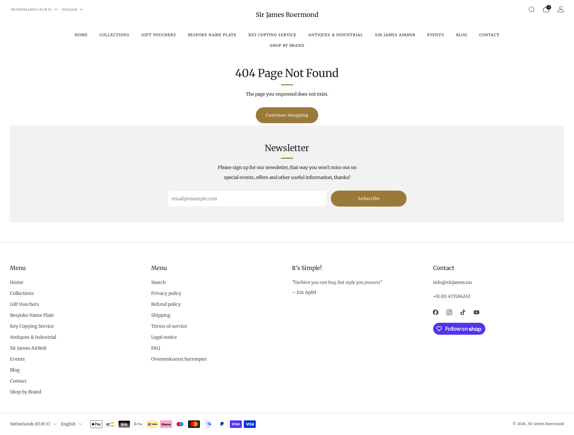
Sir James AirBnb (395, 35)
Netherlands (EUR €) (31, 9)
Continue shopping (287, 115)
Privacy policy (166, 293)
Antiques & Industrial (335, 35)
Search (158, 282)
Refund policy (166, 304)
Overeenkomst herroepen (179, 359)
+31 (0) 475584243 (451, 296)
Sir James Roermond (287, 15)
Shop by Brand (287, 45)
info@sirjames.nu (452, 282)
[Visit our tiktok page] (463, 312)
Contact (489, 35)
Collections (115, 35)
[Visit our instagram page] (449, 312)
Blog (461, 35)
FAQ (155, 348)
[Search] (531, 9)
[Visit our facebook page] (435, 312)
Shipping (160, 315)
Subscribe (369, 198)
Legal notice (164, 337)
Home (81, 35)
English (69, 9)
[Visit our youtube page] (476, 312)
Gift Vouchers (159, 35)
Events (435, 35)
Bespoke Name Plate (212, 35)
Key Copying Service (272, 35)
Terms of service (169, 326)
